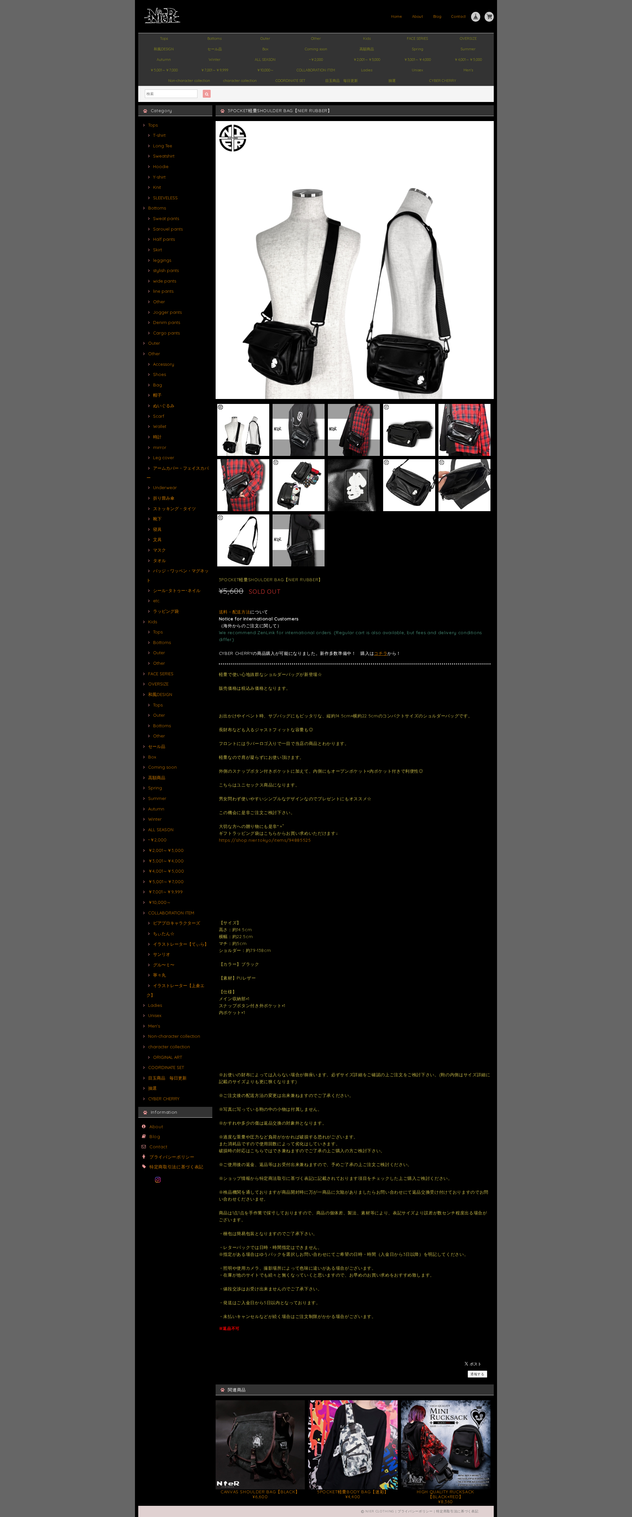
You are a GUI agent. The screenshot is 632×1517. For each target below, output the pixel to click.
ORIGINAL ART (167, 1057)
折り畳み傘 (163, 498)
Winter (215, 59)
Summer (468, 49)
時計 (157, 436)
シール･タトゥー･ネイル (176, 590)
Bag (157, 384)
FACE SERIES (417, 38)
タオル (159, 560)
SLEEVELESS (165, 197)
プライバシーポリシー (172, 1156)
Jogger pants (167, 312)
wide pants (164, 281)
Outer (265, 38)
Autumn (164, 59)
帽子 (157, 395)
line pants (163, 291)
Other (316, 38)
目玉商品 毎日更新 (341, 80)
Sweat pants (166, 218)
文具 (157, 539)
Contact (458, 16)
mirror (159, 447)
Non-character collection (189, 80)
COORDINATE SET (290, 80)
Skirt (157, 249)
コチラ (380, 653)
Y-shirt (159, 177)
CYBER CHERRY (442, 80)
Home (396, 16)
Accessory (163, 364)
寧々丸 (159, 975)
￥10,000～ (265, 70)
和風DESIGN (164, 49)
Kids (367, 38)
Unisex (417, 70)
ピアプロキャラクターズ (176, 923)
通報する (477, 1374)
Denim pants (166, 322)
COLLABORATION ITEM (316, 70)
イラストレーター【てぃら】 (181, 944)
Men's (468, 70)
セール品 (214, 49)
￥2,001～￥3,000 (366, 59)
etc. (156, 600)
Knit (157, 187)
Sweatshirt (163, 156)
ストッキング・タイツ (174, 508)
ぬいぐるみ (163, 405)
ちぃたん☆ (163, 933)
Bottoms (214, 38)
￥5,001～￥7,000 (164, 70)
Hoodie (161, 166)
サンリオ (161, 954)
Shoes (159, 374)
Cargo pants (166, 333)
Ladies (366, 70)
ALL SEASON (265, 59)
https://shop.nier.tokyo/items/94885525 (265, 840)
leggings (162, 260)
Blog (437, 16)
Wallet (159, 426)
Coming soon (316, 49)
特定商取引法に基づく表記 (176, 1166)
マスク (159, 550)
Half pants (164, 239)
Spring (417, 49)
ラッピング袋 (166, 611)
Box (265, 49)
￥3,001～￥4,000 (417, 59)
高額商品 (366, 49)
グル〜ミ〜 (163, 964)
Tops (164, 38)
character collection (240, 80)
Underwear (165, 487)
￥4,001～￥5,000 (468, 59)
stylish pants (166, 270)
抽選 (392, 80)
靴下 (157, 518)
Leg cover (163, 457)
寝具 (157, 529)
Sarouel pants (168, 229)
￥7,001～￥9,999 (214, 70)
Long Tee (162, 145)
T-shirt (159, 135)
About (417, 16)
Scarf (158, 416)
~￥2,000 (316, 59)
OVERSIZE (468, 38)
